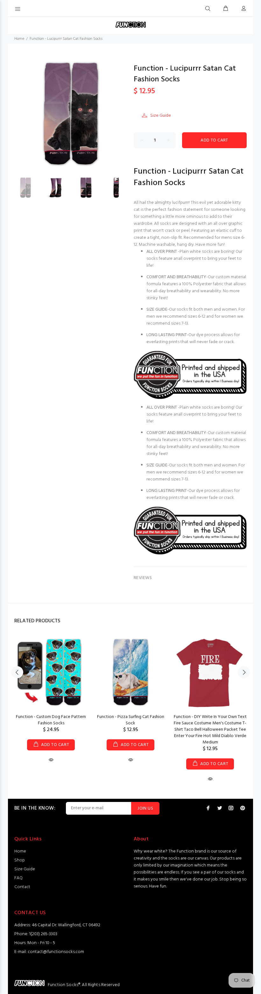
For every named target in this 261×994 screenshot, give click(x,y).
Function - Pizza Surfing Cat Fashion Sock (130, 720)
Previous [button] (17, 672)
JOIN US (145, 808)
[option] (29, 187)
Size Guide (160, 115)
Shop (19, 860)
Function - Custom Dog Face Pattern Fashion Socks (51, 720)
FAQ (18, 878)
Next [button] (244, 672)
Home (19, 39)
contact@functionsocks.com (56, 952)
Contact (22, 887)
